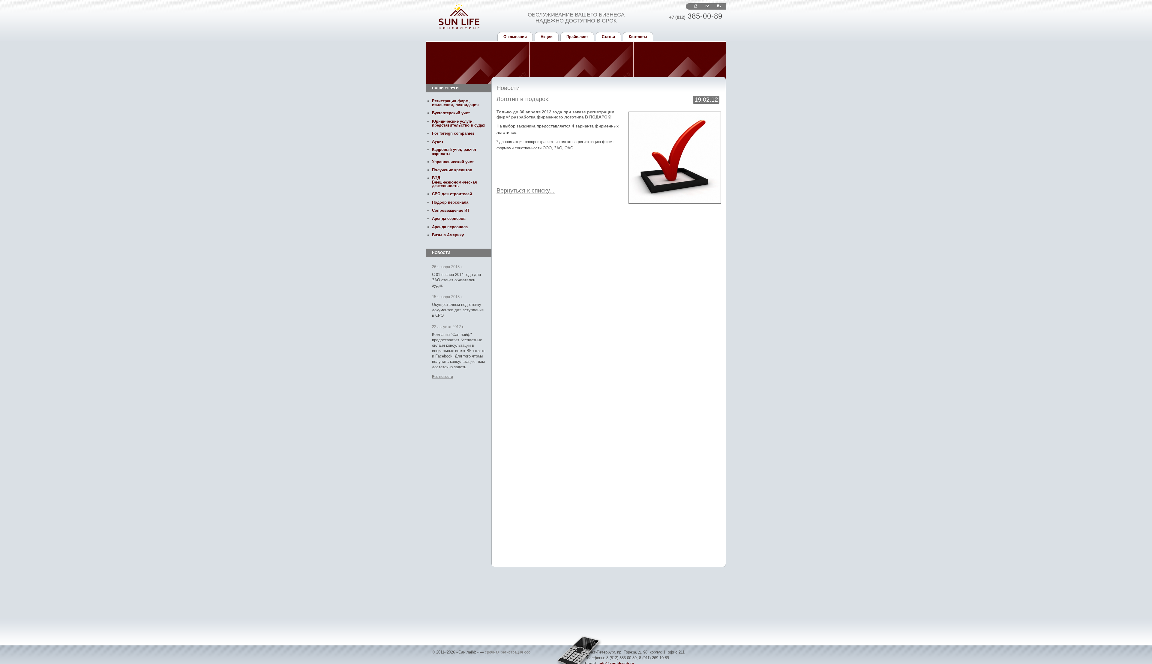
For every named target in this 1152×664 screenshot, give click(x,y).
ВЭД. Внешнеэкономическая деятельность (454, 182)
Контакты (638, 36)
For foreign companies (453, 133)
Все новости (442, 377)
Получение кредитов (452, 170)
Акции (547, 36)
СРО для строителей (452, 194)
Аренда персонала (450, 227)
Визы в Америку (448, 235)
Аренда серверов (449, 218)
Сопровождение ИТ (451, 210)
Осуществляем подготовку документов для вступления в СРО (458, 310)
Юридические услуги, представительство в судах (458, 123)
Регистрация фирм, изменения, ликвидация (455, 103)
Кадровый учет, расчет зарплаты (454, 151)
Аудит (437, 141)
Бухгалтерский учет (451, 113)
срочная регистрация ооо (507, 652)
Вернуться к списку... (525, 190)
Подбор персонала (450, 202)
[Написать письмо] (707, 6)
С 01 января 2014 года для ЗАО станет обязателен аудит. (456, 280)
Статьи (608, 36)
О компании (515, 36)
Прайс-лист (577, 36)
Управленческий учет (453, 162)
